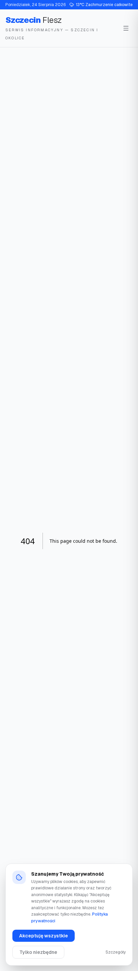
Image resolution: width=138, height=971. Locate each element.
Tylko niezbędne (38, 952)
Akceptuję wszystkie (43, 936)
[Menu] (126, 28)
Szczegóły (116, 952)
